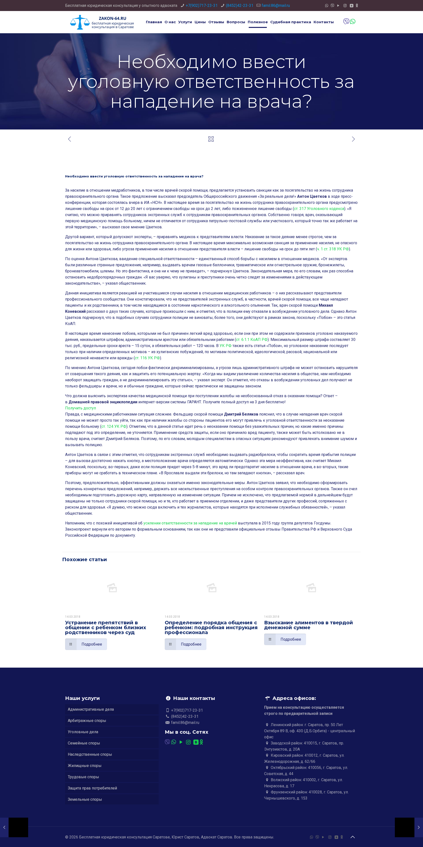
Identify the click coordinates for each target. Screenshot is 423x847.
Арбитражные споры (87, 720)
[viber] (332, 5)
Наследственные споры (90, 754)
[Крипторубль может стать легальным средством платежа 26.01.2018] (14, 827)
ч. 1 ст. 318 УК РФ (333, 249)
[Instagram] (345, 5)
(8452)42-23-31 (239, 5)
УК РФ (226, 345)
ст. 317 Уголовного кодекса (319, 208)
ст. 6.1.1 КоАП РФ (252, 339)
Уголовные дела (83, 732)
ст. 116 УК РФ (147, 358)
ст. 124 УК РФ (113, 426)
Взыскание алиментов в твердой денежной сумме (308, 625)
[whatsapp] (352, 21)
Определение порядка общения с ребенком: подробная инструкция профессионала (211, 627)
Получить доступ (80, 408)
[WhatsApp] (326, 5)
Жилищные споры (85, 765)
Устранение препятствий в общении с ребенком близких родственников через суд (105, 627)
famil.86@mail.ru (276, 5)
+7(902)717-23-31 (202, 5)
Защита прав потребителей (92, 788)
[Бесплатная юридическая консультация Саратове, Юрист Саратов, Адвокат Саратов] (102, 22)
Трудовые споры (83, 777)
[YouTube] (338, 5)
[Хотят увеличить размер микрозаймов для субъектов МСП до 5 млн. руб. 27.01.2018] (409, 827)
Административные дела (91, 709)
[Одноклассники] (357, 5)
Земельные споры (85, 799)
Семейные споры (84, 743)
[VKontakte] (351, 5)
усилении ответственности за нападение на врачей (190, 523)
